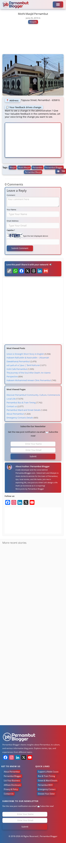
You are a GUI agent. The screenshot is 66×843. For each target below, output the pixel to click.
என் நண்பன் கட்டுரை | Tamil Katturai (23, 365)
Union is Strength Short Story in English (25, 354)
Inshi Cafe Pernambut (17, 369)
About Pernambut (15, 413)
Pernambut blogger (54, 167)
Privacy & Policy (11, 789)
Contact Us (9, 793)
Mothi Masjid (24, 167)
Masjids (33, 21)
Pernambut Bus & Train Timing (21, 402)
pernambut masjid (33, 172)
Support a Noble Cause (48, 771)
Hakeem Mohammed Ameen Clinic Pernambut (29, 380)
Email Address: (13, 221)
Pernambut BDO (45, 785)
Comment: (11, 195)
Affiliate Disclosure (12, 785)
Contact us (12, 406)
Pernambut (37, 167)
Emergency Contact (46, 789)
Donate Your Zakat (46, 793)
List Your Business (12, 780)
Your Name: (11, 209)
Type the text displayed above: (35, 236)
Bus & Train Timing (46, 776)
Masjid (13, 167)
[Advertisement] (33, 40)
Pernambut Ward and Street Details (23, 410)
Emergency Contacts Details (20, 417)
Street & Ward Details (47, 780)
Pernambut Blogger (36, 489)
